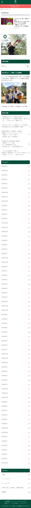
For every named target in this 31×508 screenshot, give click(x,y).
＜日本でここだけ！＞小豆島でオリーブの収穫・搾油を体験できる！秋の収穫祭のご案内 (15, 125)
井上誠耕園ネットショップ (10, 501)
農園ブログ (7, 503)
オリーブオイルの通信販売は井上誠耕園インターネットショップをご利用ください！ (16, 6)
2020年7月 (4, 375)
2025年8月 (4, 179)
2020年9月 (4, 367)
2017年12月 (5, 463)
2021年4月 (4, 336)
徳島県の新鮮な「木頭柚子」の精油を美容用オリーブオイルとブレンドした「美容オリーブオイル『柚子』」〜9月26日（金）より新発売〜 (12, 133)
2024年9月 (4, 205)
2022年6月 (4, 275)
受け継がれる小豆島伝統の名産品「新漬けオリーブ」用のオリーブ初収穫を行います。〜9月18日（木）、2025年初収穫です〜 (12, 143)
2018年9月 (4, 436)
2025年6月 (4, 188)
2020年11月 (5, 358)
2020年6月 (4, 380)
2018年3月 (4, 458)
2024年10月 (5, 201)
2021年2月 (4, 345)
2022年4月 (4, 284)
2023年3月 (4, 249)
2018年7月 (4, 445)
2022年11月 (5, 257)
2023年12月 (5, 223)
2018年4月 (4, 454)
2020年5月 (4, 384)
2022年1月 (4, 297)
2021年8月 (4, 319)
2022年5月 (4, 279)
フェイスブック (23, 503)
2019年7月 (4, 410)
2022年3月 (4, 288)
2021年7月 (4, 323)
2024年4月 (4, 214)
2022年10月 (5, 262)
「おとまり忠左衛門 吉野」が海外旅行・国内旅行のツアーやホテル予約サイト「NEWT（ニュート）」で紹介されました (15, 152)
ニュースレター (6, 483)
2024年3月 (4, 218)
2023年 (6, 9)
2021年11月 (5, 306)
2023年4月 (4, 244)
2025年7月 (4, 183)
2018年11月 (5, 432)
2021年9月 (4, 314)
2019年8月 (4, 406)
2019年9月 (4, 401)
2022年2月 (4, 292)
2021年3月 (4, 340)
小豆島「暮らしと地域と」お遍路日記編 (12, 487)
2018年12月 (5, 428)
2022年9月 (4, 266)
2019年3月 (4, 423)
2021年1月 (4, 349)
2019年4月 (4, 419)
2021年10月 (5, 310)
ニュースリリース (6, 479)
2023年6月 (4, 240)
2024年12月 (5, 192)
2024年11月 (5, 196)
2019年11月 (5, 393)
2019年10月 (5, 397)
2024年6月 (4, 209)
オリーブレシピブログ (21, 501)
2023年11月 (5, 227)
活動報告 (4, 492)
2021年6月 (4, 327)
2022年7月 (4, 271)
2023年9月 (4, 236)
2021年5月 (4, 332)
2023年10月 (5, 231)
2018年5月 (4, 449)
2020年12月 (5, 353)
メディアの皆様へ (14, 503)
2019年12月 (5, 388)
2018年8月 (4, 441)
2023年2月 (4, 253)
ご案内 (3, 474)
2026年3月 (4, 166)
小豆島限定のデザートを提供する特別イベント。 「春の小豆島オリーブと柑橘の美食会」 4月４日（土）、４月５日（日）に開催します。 (15, 118)
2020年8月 (4, 371)
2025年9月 (4, 175)
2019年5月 (4, 415)
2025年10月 (5, 170)
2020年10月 (5, 362)
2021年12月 (5, 301)
